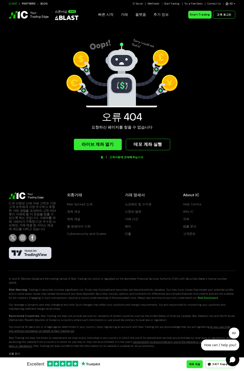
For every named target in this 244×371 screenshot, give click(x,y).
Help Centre (192, 204)
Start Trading (171, 3)
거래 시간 (131, 219)
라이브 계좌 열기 (98, 144)
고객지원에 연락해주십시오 (126, 157)
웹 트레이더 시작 (79, 226)
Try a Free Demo (193, 3)
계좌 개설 (73, 219)
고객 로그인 (224, 14)
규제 (186, 219)
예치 (128, 226)
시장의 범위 (133, 212)
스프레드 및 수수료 (138, 204)
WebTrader (153, 3)
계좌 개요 (73, 212)
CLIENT (13, 3)
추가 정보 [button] (161, 14)
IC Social (138, 3)
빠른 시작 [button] (105, 14)
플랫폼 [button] (140, 14)
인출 (128, 234)
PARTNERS (29, 3)
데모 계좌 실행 (148, 144)
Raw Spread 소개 (79, 204)
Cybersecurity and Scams (86, 234)
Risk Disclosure (208, 298)
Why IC (188, 212)
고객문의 (189, 234)
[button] (230, 3)
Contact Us (214, 3)
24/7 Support (222, 364)
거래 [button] (124, 14)
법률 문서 (189, 226)
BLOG (44, 3)
